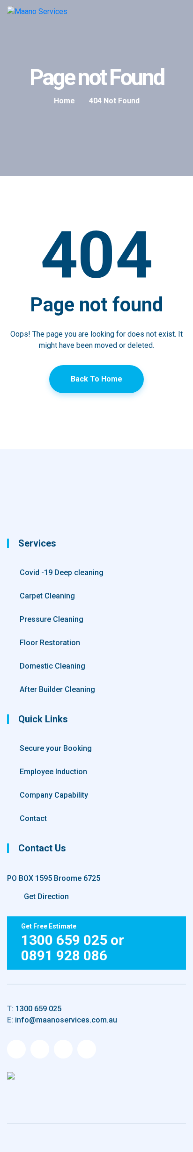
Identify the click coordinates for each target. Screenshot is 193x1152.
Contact (33, 818)
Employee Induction (53, 771)
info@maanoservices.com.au (62, 1019)
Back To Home (96, 378)
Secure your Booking (56, 748)
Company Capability (54, 795)
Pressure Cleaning (51, 619)
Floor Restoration (50, 642)
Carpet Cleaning (47, 595)
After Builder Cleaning (57, 689)
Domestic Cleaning (52, 666)
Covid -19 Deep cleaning (62, 572)
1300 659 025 (34, 1008)
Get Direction (45, 896)
